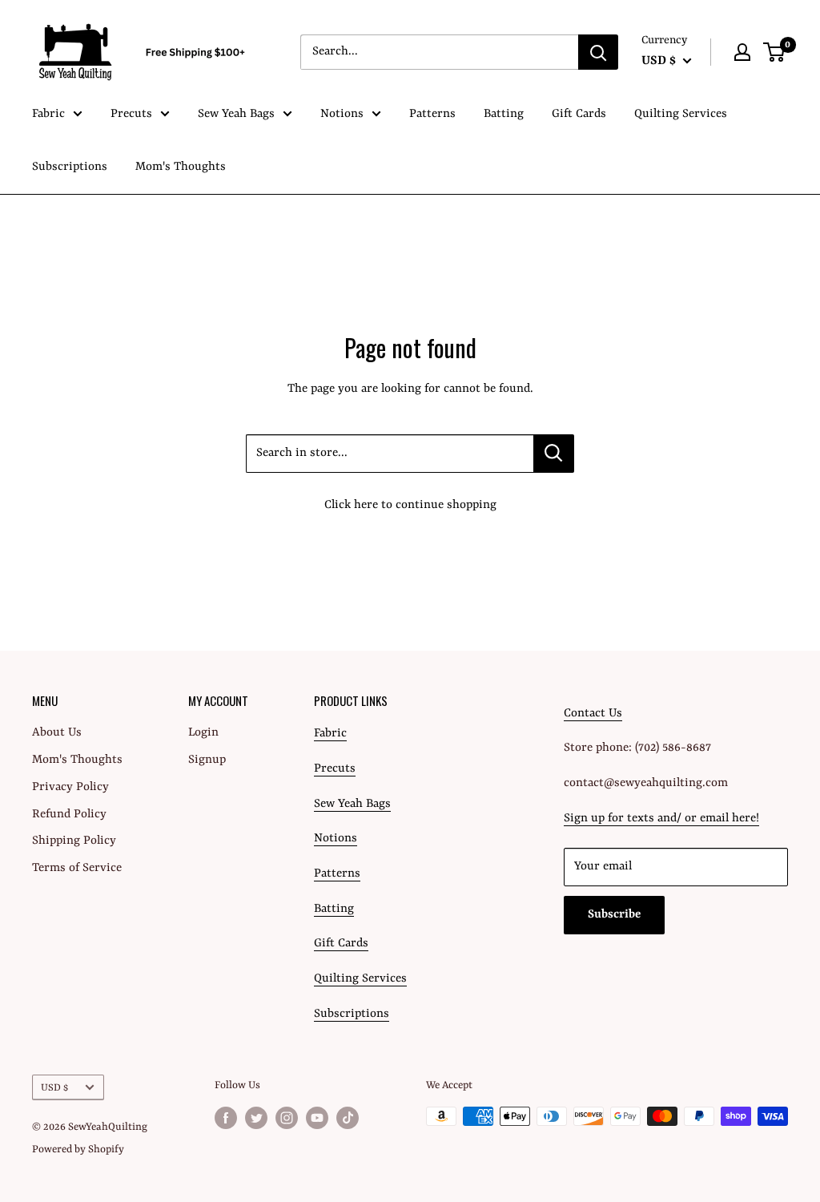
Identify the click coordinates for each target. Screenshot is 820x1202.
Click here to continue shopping (410, 505)
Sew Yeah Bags (236, 114)
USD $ (54, 1088)
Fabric (48, 114)
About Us (57, 733)
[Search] (598, 52)
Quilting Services (680, 114)
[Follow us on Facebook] (226, 1118)
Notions (342, 114)
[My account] (742, 52)
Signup (207, 760)
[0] (775, 52)
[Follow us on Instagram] (286, 1118)
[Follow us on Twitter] (256, 1118)
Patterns (432, 114)
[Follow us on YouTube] (317, 1118)
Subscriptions (69, 167)
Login (203, 733)
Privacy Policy (70, 787)
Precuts (131, 114)
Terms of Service (77, 868)
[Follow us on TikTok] (347, 1118)
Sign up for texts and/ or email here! (661, 818)
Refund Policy (69, 814)
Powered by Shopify (78, 1150)
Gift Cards (579, 114)
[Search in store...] (553, 453)
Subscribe (614, 915)
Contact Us (593, 713)
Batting (504, 114)
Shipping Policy (74, 841)
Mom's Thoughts (180, 167)
